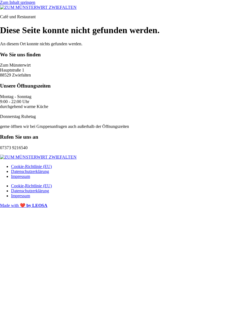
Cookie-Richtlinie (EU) (31, 166)
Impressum (20, 176)
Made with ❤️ (23, 205)
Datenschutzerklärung (30, 171)
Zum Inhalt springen (17, 2)
